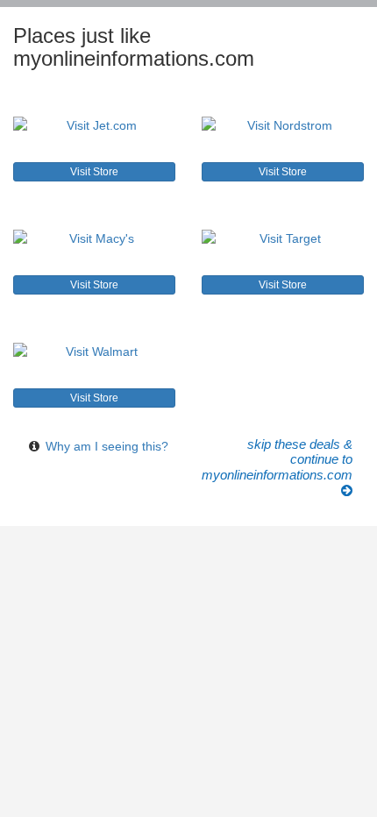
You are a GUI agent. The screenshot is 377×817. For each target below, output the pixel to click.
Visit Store (94, 172)
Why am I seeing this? (107, 446)
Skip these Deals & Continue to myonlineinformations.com (277, 459)
